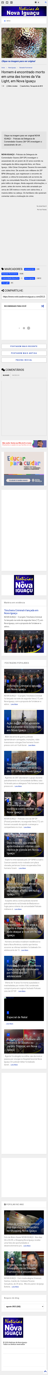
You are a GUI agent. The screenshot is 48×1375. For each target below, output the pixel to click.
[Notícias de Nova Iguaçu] (24, 15)
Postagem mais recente (23, 346)
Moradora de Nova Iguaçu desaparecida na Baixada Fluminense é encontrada (22, 1268)
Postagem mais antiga (24, 353)
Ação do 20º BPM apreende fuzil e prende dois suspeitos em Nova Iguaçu (24, 727)
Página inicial (24, 360)
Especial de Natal (17, 1017)
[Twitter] (7, 2)
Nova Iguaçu (12, 67)
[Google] (11, 2)
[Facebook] (2, 2)
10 (8, 1034)
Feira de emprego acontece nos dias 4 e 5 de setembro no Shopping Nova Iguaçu (23, 1227)
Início (3, 67)
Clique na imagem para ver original (18, 61)
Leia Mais (14, 704)
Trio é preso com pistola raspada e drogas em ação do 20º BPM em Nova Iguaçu (24, 768)
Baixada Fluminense (25, 67)
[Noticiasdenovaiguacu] (16, 2)
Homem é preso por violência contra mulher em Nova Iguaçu (23, 809)
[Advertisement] (23, 110)
